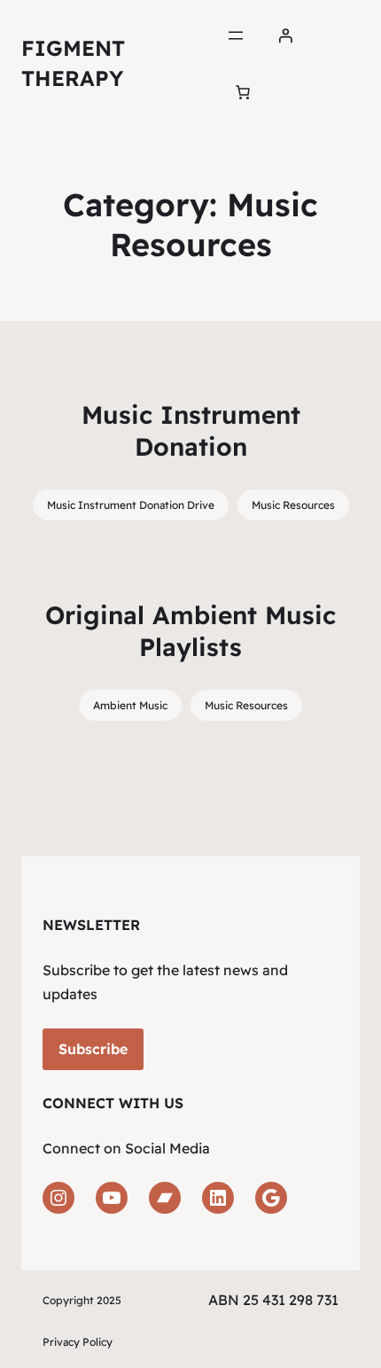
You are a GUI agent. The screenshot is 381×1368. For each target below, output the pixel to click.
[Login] (285, 35)
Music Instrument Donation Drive (130, 505)
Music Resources (293, 505)
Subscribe (93, 1049)
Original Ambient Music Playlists (190, 630)
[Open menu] (235, 35)
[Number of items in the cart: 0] (242, 92)
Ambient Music (130, 705)
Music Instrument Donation (191, 430)
